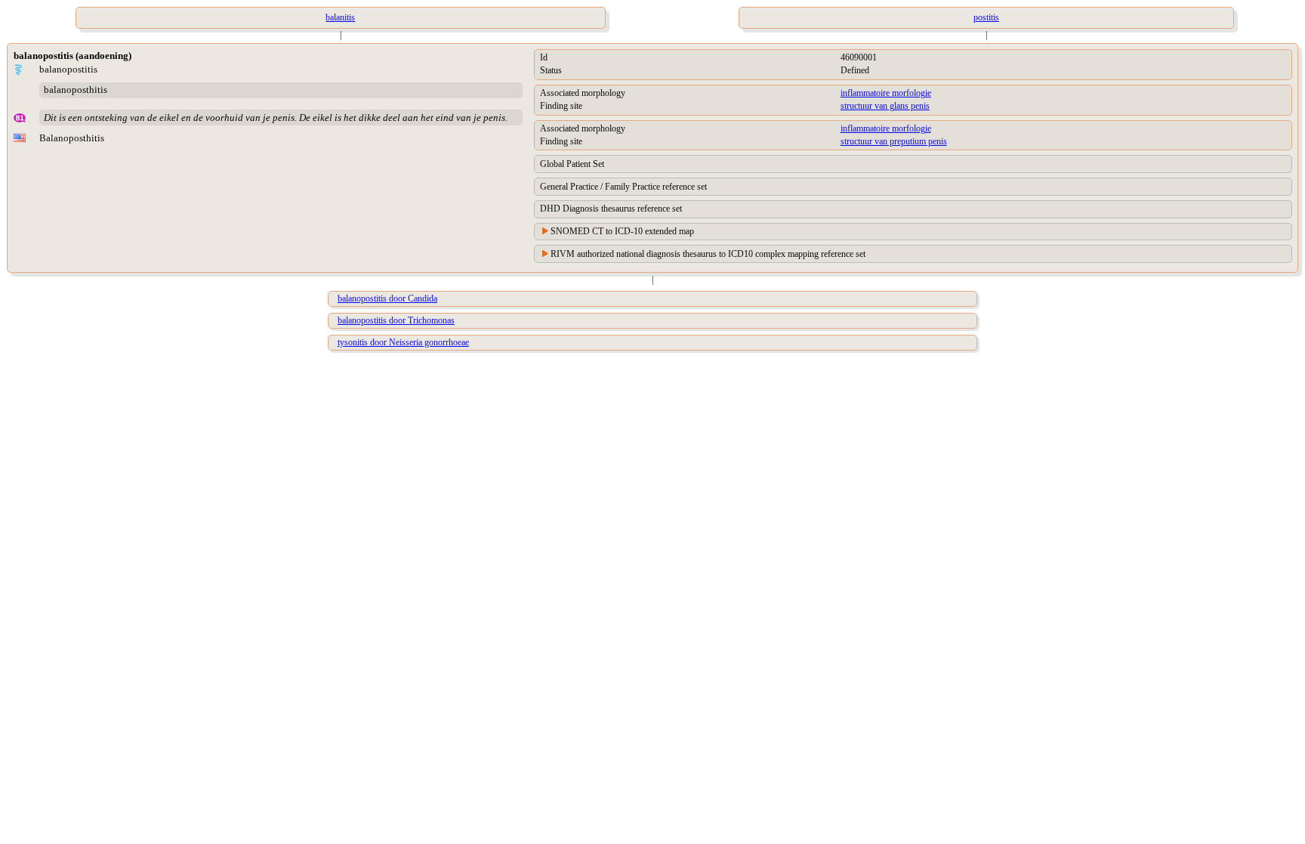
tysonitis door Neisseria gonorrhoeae (403, 342)
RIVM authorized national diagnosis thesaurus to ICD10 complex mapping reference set (708, 254)
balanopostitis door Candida (387, 298)
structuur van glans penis (885, 105)
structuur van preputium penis (894, 141)
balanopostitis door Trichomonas (396, 320)
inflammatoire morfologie (886, 93)
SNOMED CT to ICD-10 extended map (622, 231)
